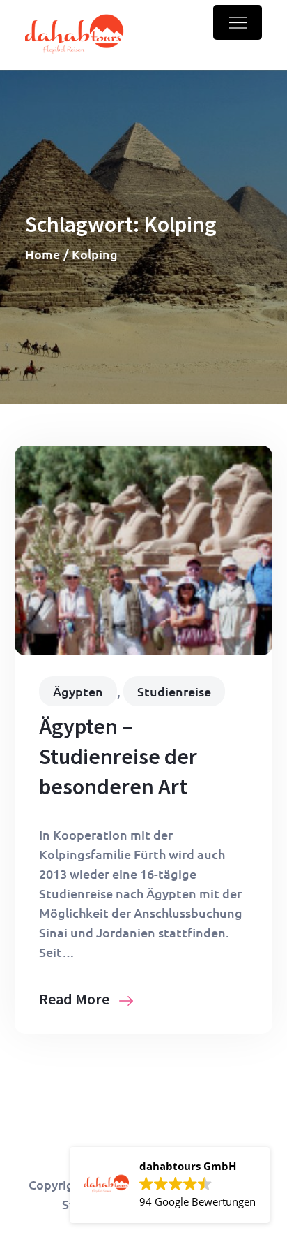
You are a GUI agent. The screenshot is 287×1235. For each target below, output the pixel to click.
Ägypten (78, 691)
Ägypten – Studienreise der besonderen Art (118, 756)
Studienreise (174, 691)
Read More (75, 999)
